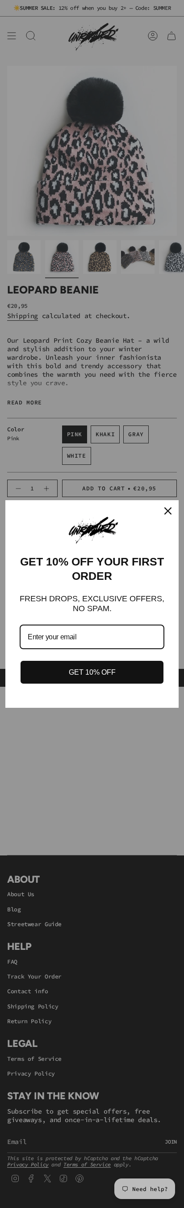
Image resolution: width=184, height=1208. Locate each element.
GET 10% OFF (92, 672)
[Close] (168, 511)
